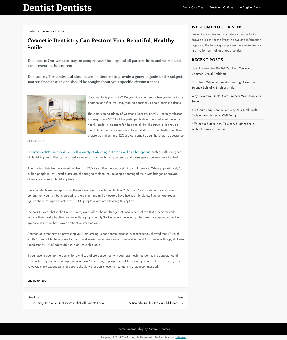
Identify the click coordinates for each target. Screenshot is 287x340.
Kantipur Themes (159, 329)
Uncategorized (36, 280)
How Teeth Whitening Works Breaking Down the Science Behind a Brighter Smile (223, 85)
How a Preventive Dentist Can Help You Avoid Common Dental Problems (222, 71)
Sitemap (181, 337)
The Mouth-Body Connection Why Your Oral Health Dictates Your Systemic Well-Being (225, 112)
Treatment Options (221, 7)
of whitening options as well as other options (120, 152)
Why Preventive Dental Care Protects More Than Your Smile (226, 99)
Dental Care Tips (193, 7)
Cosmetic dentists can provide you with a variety (58, 152)
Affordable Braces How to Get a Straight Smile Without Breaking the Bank (223, 126)
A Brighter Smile (250, 7)
